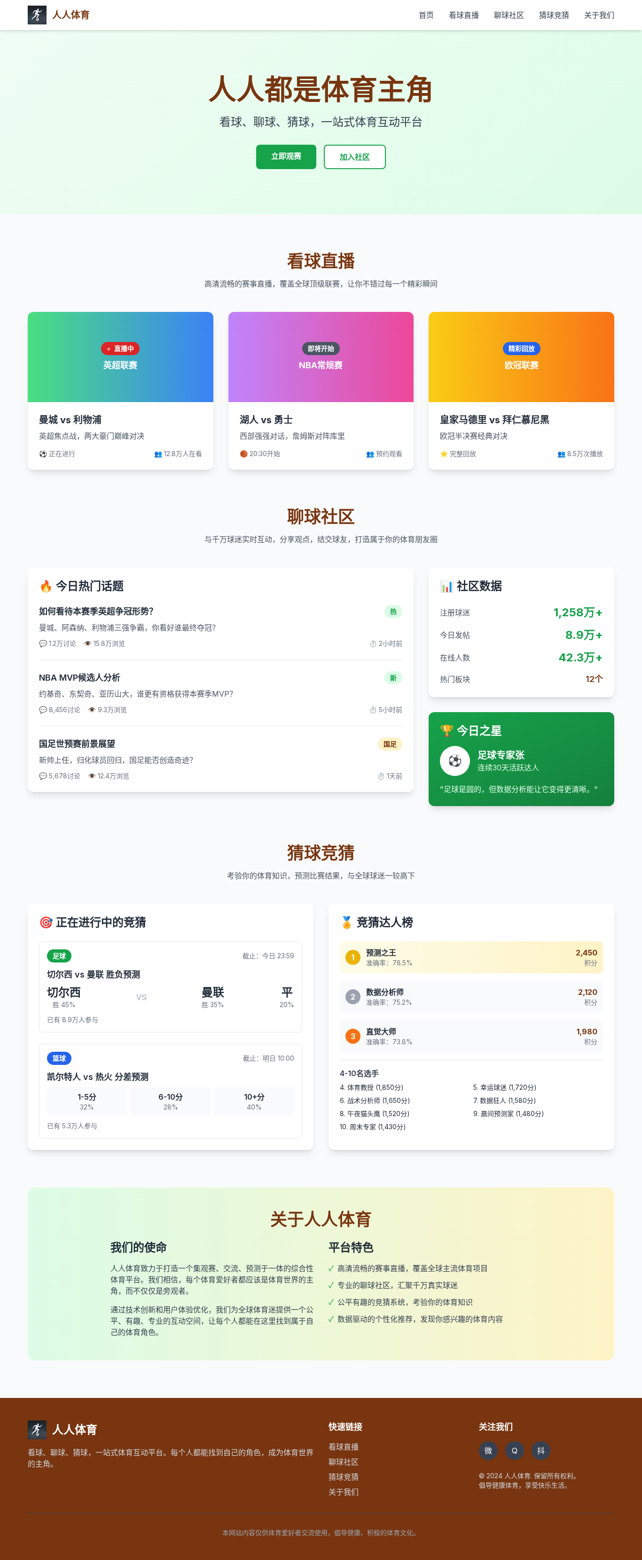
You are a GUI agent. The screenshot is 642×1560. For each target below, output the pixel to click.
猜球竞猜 (554, 15)
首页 (426, 15)
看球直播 (464, 15)
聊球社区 (509, 15)
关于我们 (599, 15)
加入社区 (355, 157)
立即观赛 (286, 156)
